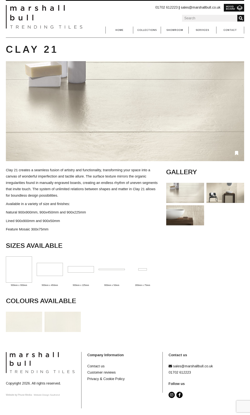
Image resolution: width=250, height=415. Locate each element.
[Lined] (64, 323)
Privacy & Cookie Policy (106, 379)
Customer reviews (101, 372)
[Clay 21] (125, 111)
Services (202, 30)
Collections (147, 30)
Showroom (174, 30)
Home (119, 30)
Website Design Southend (47, 395)
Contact (230, 30)
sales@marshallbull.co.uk (201, 7)
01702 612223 (166, 7)
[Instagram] (172, 395)
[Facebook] (180, 395)
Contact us (95, 366)
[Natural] (25, 323)
